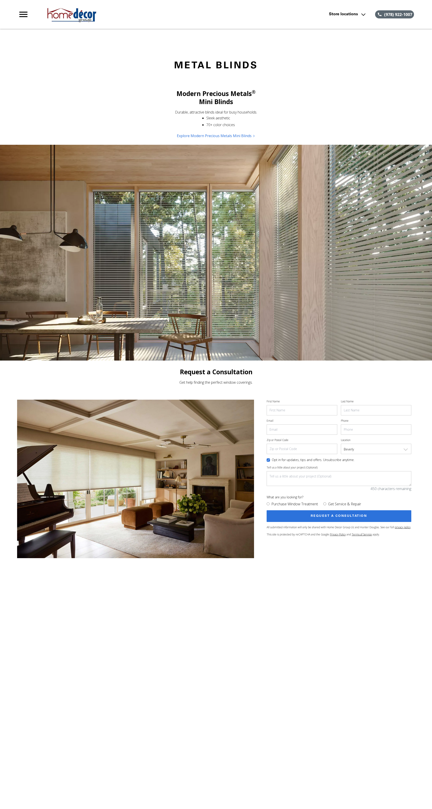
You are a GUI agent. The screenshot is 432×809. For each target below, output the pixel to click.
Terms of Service (362, 534)
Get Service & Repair (344, 503)
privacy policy (403, 527)
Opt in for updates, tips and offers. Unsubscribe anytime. (313, 460)
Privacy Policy (338, 534)
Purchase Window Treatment (294, 503)
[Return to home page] (111, 14)
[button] (23, 14)
